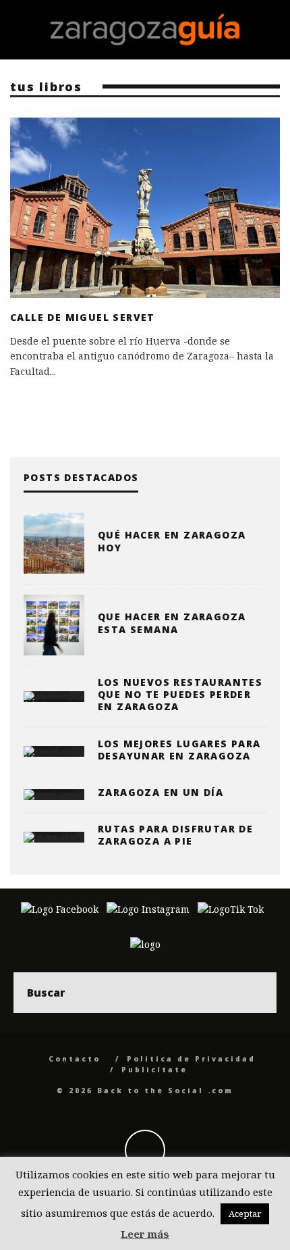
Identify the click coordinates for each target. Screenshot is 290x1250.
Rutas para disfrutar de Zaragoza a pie (175, 834)
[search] (256, 992)
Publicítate (154, 1069)
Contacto (74, 1059)
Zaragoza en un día (160, 792)
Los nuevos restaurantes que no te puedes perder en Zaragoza (180, 694)
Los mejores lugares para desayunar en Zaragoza (179, 749)
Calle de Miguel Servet (82, 317)
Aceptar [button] (245, 1213)
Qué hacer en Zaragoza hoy (171, 540)
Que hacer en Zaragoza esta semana (171, 622)
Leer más (145, 1234)
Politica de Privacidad (191, 1059)
